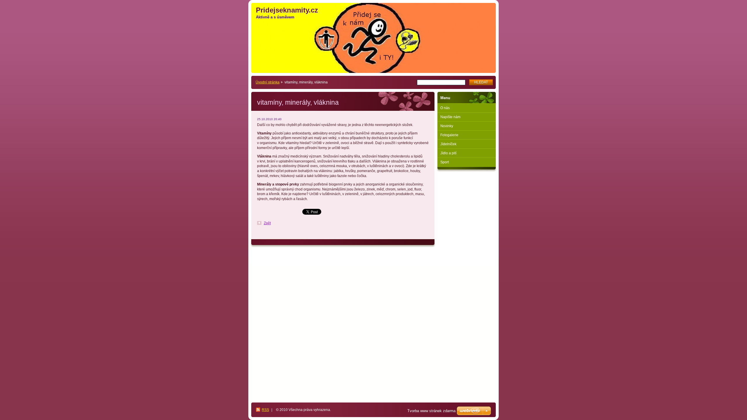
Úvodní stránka (268, 82)
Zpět (267, 223)
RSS (265, 410)
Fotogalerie (449, 135)
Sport (444, 162)
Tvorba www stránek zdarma (431, 411)
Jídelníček (448, 144)
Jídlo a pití (448, 153)
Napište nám (450, 117)
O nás (445, 108)
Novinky (446, 126)
